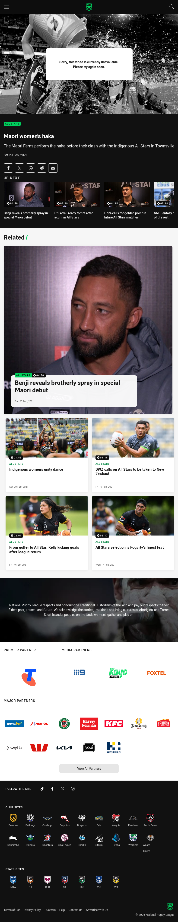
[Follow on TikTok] (42, 789)
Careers (51, 910)
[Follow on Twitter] (62, 789)
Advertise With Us (97, 910)
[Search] (171, 7)
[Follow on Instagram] (73, 789)
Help (62, 910)
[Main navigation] (6, 7)
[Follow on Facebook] (52, 789)
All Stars (12, 123)
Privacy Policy (32, 910)
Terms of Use (12, 910)
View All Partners (89, 768)
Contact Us (75, 910)
